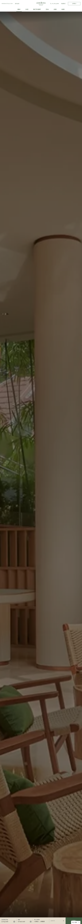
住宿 (26, 9)
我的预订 (63, 3)
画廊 (63, 9)
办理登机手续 (4, 919)
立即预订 (74, 3)
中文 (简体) (74, 922)
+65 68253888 (55, 3)
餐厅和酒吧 (37, 9)
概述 (19, 9)
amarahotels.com (7, 3)
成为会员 (17, 3)
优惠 (55, 9)
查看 (19, 919)
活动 (47, 9)
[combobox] (75, 922)
